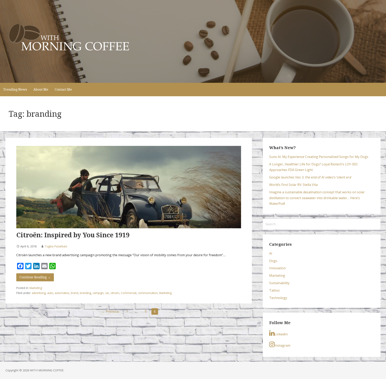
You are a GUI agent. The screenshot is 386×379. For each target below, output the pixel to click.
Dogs (273, 261)
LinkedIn (281, 334)
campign (98, 293)
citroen (115, 293)
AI (270, 253)
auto (50, 293)
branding (85, 293)
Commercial (128, 293)
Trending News (15, 89)
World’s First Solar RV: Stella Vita (293, 184)
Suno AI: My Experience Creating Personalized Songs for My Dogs (318, 157)
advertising (39, 293)
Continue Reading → (35, 277)
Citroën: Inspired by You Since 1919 (72, 235)
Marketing (36, 288)
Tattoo (274, 290)
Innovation (277, 268)
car (107, 293)
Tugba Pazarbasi (56, 246)
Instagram (282, 345)
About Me (40, 89)
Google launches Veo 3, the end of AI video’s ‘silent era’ (310, 177)
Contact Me (63, 89)
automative (62, 293)
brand (74, 293)
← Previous (110, 311)
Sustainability (279, 283)
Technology (278, 298)
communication (148, 293)
